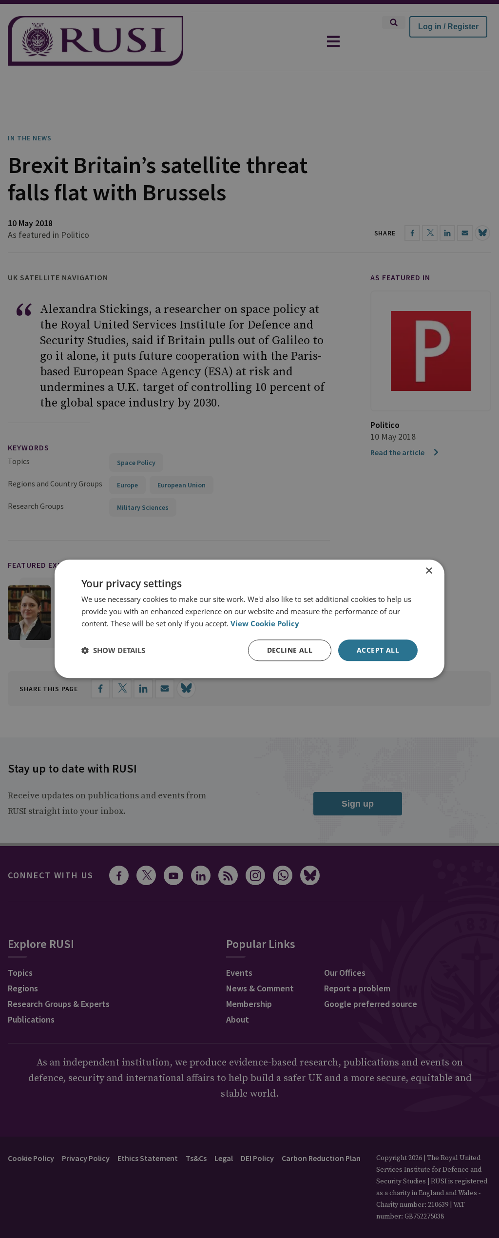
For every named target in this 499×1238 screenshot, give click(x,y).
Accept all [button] (378, 650)
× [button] (428, 571)
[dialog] (249, 619)
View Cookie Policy (264, 623)
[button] (113, 650)
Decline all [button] (289, 650)
